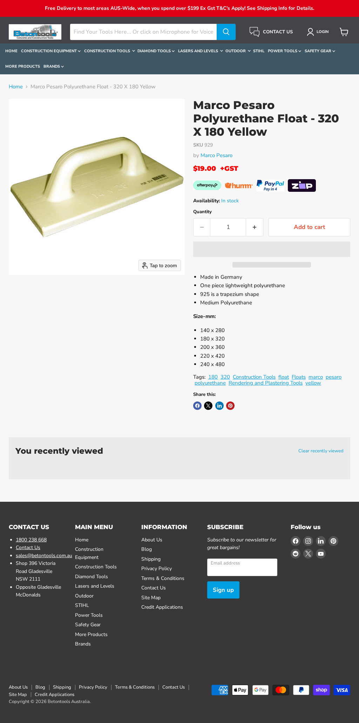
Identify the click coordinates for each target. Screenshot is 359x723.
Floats (299, 376)
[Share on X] (208, 405)
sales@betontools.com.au (44, 555)
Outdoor (236, 51)
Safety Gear (318, 51)
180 (213, 376)
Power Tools (283, 51)
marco (316, 376)
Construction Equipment (49, 51)
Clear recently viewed (321, 451)
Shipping (151, 559)
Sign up (223, 590)
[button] (319, 32)
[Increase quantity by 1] (254, 227)
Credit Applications (162, 607)
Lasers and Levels (198, 51)
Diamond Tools (154, 51)
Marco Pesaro (216, 155)
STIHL (258, 51)
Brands (52, 66)
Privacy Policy (156, 568)
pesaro (333, 376)
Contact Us (28, 547)
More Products (22, 66)
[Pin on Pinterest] (230, 405)
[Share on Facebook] (197, 405)
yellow (313, 382)
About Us (151, 539)
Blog (146, 549)
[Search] (226, 32)
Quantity (202, 212)
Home (11, 51)
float (283, 376)
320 (225, 376)
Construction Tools (107, 51)
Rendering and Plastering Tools (266, 382)
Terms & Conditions (162, 578)
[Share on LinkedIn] (219, 405)
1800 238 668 (31, 539)
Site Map (151, 597)
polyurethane (210, 382)
